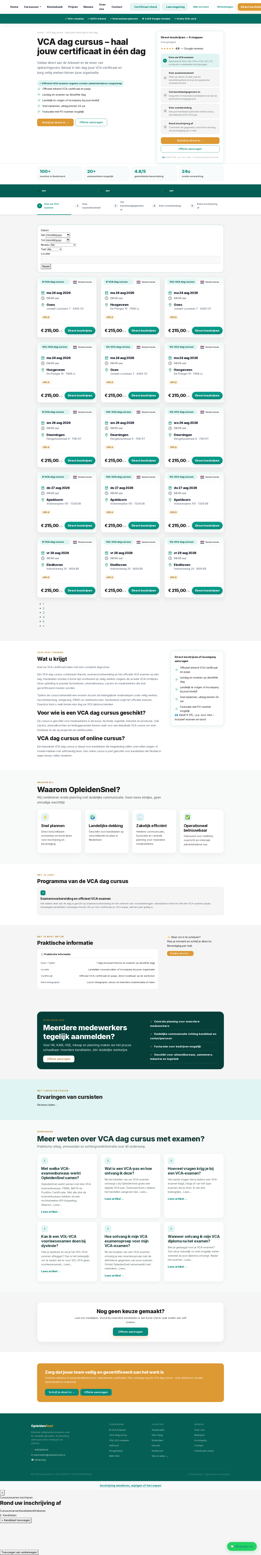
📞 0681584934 (39, 1527)
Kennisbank (55, 7)
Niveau (45, 244)
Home (14, 7)
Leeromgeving (175, 6)
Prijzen (73, 7)
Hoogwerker (116, 1528)
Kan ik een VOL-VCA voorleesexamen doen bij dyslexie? (63, 1318)
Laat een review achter (75, 1165)
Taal (43, 249)
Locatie (45, 253)
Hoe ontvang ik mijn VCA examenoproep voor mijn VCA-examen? (126, 1318)
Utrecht (156, 1522)
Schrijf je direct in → (55, 122)
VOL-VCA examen (119, 1517)
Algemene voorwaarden (217, 1551)
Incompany (200, 1517)
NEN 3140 (114, 1533)
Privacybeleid (196, 1551)
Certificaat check (145, 6)
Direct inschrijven (80, 330)
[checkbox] (65, 1127)
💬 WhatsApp (38, 1537)
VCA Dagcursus (118, 1512)
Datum (45, 230)
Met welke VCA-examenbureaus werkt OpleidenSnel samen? (61, 1251)
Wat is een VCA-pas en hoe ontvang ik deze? (128, 1248)
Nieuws (88, 7)
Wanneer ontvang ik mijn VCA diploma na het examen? (194, 1316)
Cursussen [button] (31, 7)
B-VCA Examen (117, 1507)
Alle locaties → (160, 1533)
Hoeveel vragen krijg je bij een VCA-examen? (190, 1248)
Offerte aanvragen (91, 122)
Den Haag (157, 1512)
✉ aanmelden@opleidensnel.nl (48, 1532)
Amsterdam (158, 1507)
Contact (117, 7)
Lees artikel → (51, 1289)
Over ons (102, 7)
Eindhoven (157, 1528)
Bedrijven (199, 1512)
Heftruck (114, 1522)
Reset (46, 266)
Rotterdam (157, 1517)
